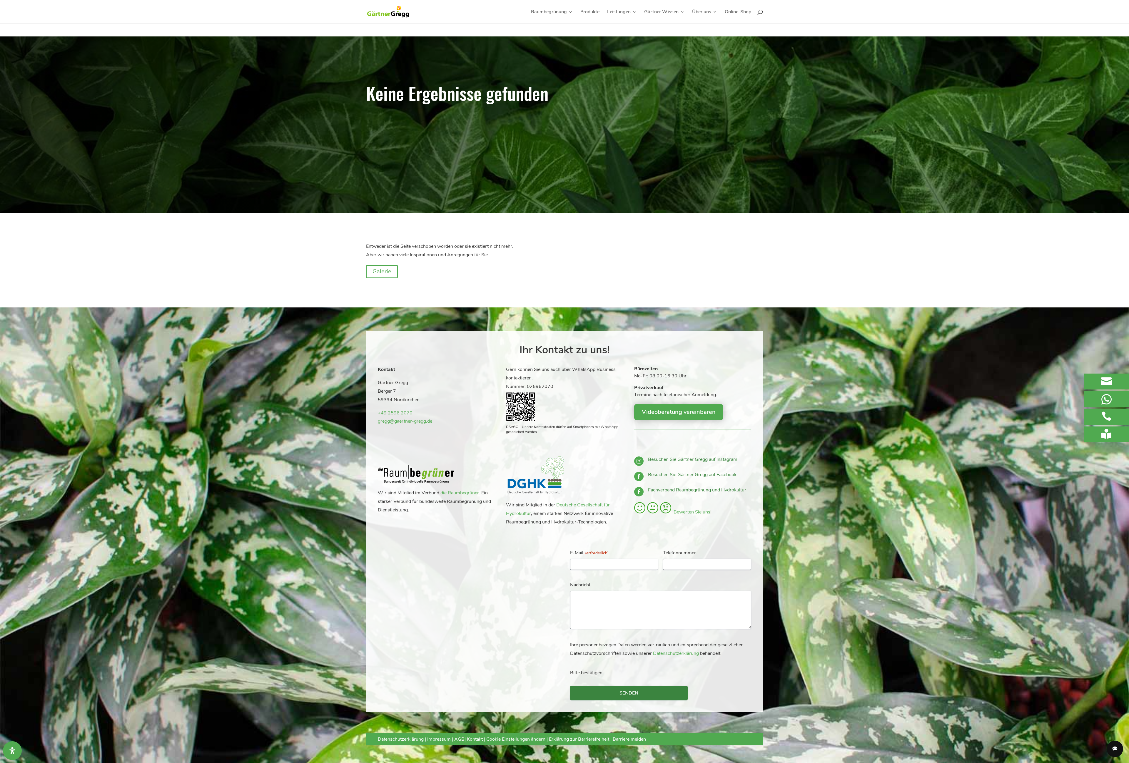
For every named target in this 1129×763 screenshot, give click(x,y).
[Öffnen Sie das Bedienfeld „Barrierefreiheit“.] (12, 750)
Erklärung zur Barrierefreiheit (579, 739)
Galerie (382, 271)
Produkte (589, 12)
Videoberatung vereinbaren (679, 412)
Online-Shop (738, 12)
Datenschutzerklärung (676, 653)
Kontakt (475, 739)
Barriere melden (629, 739)
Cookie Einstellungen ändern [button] (515, 739)
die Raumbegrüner (459, 493)
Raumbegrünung (549, 12)
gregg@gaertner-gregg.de (405, 421)
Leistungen (619, 12)
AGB (459, 739)
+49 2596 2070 (395, 413)
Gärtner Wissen (661, 12)
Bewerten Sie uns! (691, 512)
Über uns (701, 12)
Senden (628, 693)
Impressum (439, 739)
